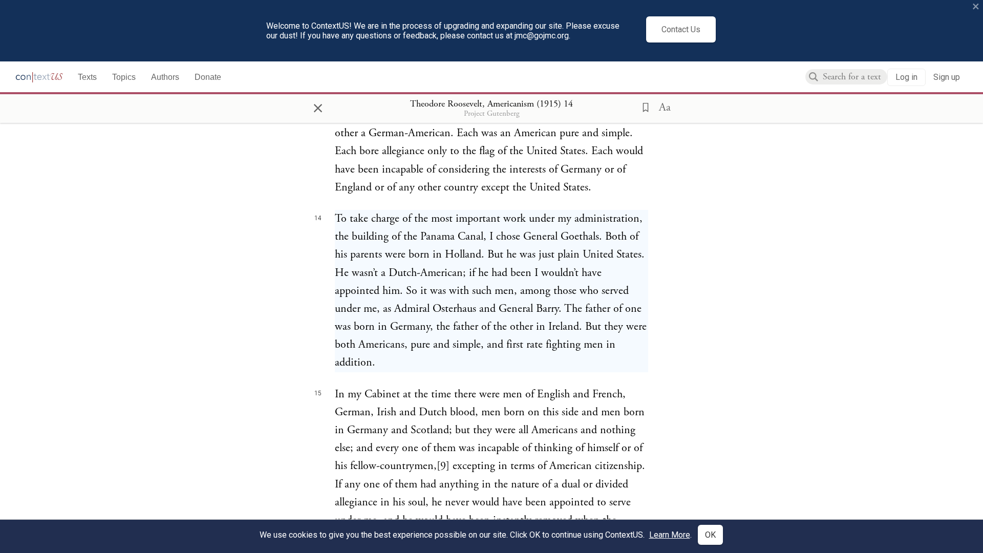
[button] (642, 106)
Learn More (669, 535)
